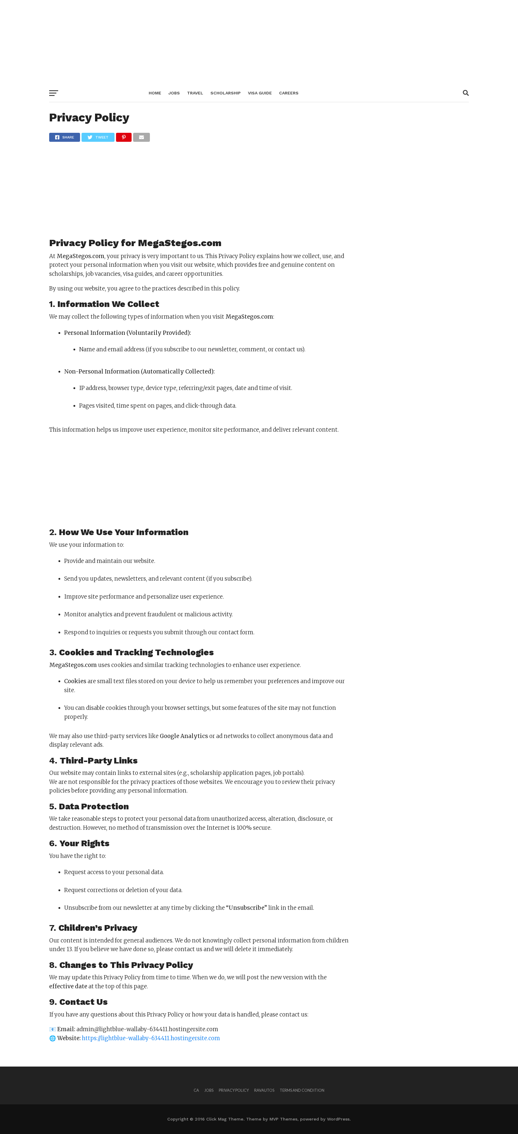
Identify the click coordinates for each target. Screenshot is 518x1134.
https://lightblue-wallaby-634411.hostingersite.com (151, 1038)
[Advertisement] (180, 42)
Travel (195, 93)
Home (155, 93)
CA (196, 1090)
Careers (289, 93)
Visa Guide (260, 93)
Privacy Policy (234, 1090)
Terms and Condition (302, 1090)
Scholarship (225, 93)
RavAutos (264, 1090)
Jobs (174, 93)
